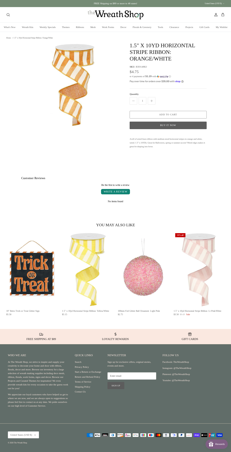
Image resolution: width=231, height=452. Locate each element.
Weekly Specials (48, 27)
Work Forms (108, 27)
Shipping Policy (82, 387)
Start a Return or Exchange (88, 372)
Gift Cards (204, 27)
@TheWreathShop (180, 374)
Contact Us (80, 391)
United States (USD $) (213, 3)
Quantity (134, 94)
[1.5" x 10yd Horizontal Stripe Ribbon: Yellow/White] (87, 270)
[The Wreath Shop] (115, 14)
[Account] (215, 15)
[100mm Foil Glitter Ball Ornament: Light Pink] (143, 270)
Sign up (116, 385)
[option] (73, 85)
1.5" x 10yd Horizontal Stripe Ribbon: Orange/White (33, 38)
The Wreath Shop (20, 443)
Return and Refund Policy (87, 377)
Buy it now (168, 125)
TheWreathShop (181, 362)
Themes (66, 27)
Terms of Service (83, 382)
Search (78, 362)
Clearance (174, 27)
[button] (150, 76)
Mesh (93, 27)
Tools (160, 27)
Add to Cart (168, 114)
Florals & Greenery (142, 27)
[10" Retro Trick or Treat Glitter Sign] (31, 270)
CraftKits (130, 4)
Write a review (115, 191)
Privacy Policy (82, 367)
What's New (10, 27)
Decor (123, 27)
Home (8, 38)
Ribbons (80, 27)
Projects (189, 27)
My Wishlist (221, 27)
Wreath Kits (27, 27)
